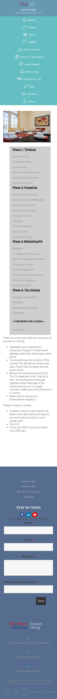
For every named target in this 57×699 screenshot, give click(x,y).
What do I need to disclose (26, 178)
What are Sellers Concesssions (28, 275)
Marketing (17, 248)
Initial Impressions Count (25, 194)
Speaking (28, 497)
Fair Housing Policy (6, 692)
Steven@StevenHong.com (28, 12)
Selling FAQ (28, 486)
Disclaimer (36, 692)
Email (28, 539)
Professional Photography (26, 254)
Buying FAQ (28, 481)
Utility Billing (18, 313)
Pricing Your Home (22, 216)
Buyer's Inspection (22, 285)
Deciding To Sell (20, 156)
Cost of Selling (20, 167)
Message (28, 556)
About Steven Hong (28, 491)
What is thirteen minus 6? (21, 582)
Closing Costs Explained (25, 297)
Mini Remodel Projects (24, 205)
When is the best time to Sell (26, 172)
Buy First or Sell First (23, 183)
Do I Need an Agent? (22, 162)
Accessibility (49, 692)
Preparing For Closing (28, 321)
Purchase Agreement (23, 269)
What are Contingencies (24, 280)
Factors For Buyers (22, 237)
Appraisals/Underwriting (25, 308)
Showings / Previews (23, 264)
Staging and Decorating (24, 210)
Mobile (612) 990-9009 (28, 657)
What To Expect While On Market (29, 259)
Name (28, 522)
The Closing (19, 330)
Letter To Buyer (20, 231)
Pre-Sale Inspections (23, 226)
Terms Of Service (25, 692)
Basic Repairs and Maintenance (28, 200)
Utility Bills (17, 221)
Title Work (18, 302)
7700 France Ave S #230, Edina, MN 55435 (28, 643)
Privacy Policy (16, 691)
